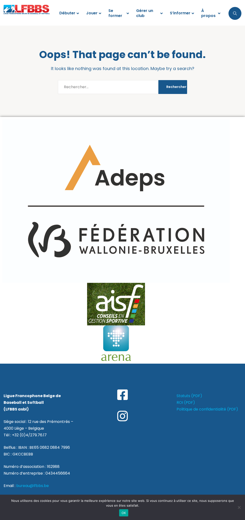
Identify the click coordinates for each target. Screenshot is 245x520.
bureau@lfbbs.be (32, 485)
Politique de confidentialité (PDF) (207, 409)
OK (124, 513)
